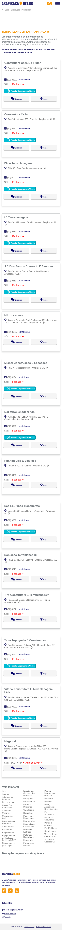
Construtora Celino (17, 114)
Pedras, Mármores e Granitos (50, 793)
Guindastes (28, 810)
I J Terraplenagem (16, 217)
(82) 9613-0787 (14, 569)
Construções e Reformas (8, 822)
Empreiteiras (8, 832)
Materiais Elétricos (27, 830)
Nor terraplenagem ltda (19, 411)
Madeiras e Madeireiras (28, 817)
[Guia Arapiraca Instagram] (18, 891)
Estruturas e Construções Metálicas (29, 793)
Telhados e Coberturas (49, 840)
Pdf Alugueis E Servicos (20, 460)
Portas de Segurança (49, 818)
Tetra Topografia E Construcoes (25, 640)
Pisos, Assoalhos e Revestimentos (51, 806)
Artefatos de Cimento (7, 798)
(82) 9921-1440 (14, 426)
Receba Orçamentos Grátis (22, 91)
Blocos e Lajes (8, 802)
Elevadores (7, 829)
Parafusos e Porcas (28, 844)
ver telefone (24, 79)
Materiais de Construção (29, 825)
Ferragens (28, 798)
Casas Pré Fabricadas (7, 806)
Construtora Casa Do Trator (22, 62)
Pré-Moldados (50, 828)
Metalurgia (28, 840)
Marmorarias (29, 821)
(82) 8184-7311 (14, 377)
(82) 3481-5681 (14, 475)
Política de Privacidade (43, 927)
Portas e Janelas (48, 824)
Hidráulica (27, 813)
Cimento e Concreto (7, 811)
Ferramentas (29, 801)
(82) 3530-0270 (14, 79)
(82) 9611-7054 (14, 280)
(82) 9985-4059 (14, 654)
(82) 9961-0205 (14, 520)
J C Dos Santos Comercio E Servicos (29, 266)
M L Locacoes (14, 315)
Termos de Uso (29, 927)
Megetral (10, 741)
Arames (5, 794)
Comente (18, 99)
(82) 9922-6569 (14, 706)
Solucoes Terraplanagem (21, 554)
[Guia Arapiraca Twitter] (11, 891)
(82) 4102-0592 (14, 609)
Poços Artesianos (49, 813)
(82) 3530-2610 (14, 758)
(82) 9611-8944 (14, 231)
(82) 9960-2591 (14, 128)
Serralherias (50, 831)
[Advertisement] (31, 18)
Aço (4, 791)
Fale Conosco (10, 913)
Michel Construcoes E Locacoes (26, 362)
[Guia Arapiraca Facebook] (5, 891)
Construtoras (8, 826)
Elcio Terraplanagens (18, 163)
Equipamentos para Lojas (8, 844)
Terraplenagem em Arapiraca (23, 853)
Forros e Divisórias (27, 805)
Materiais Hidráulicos (28, 836)
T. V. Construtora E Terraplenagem (27, 594)
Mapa (45, 99)
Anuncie (7, 917)
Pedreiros (48, 798)
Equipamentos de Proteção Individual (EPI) (9, 837)
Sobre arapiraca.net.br (13, 910)
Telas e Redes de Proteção (50, 835)
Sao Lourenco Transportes (22, 505)
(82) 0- (10, 177)
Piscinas (48, 801)
